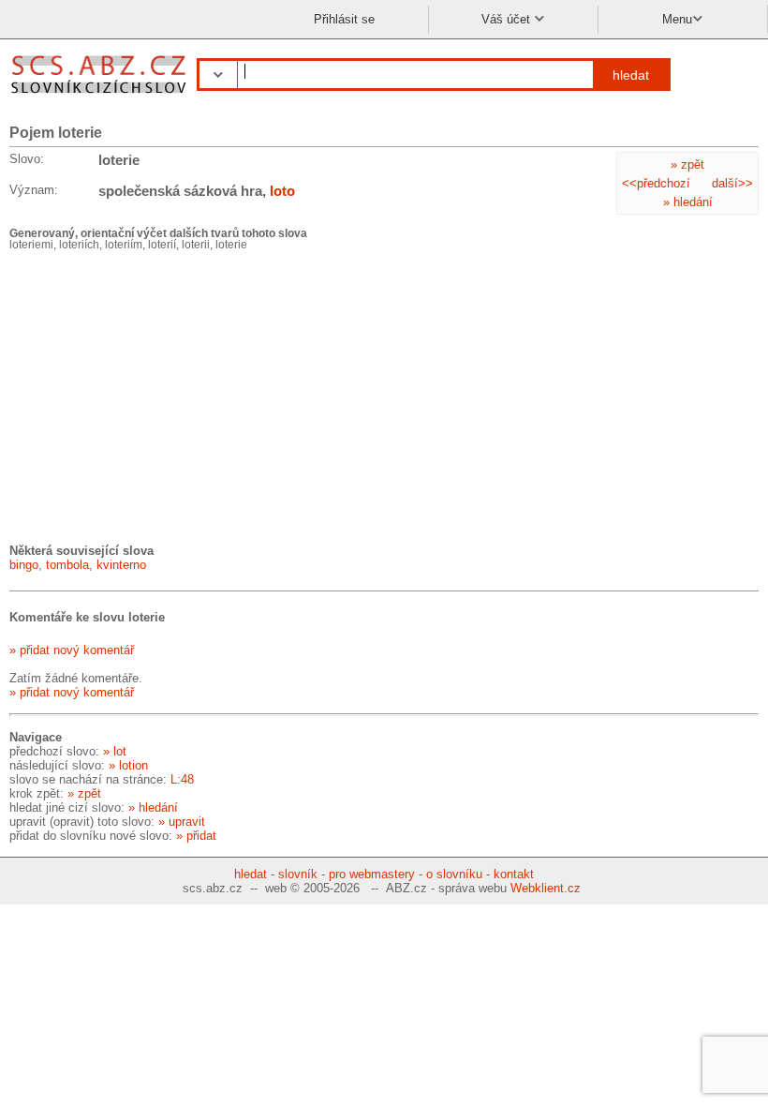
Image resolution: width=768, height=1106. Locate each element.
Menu (677, 19)
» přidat (196, 836)
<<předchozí (656, 183)
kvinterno (121, 565)
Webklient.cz (545, 888)
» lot (114, 751)
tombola (67, 565)
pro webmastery (372, 874)
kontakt (514, 874)
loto (282, 191)
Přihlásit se (344, 19)
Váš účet (507, 19)
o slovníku (454, 874)
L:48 (182, 779)
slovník (298, 874)
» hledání (688, 202)
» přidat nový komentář (71, 650)
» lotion (128, 765)
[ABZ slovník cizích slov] (100, 96)
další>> (732, 183)
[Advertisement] (149, 395)
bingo (23, 565)
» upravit (181, 822)
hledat (631, 74)
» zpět (687, 164)
